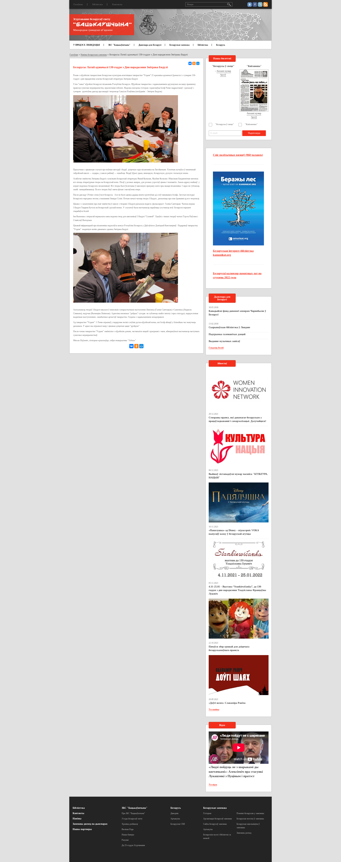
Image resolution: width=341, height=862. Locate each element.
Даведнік (174, 813)
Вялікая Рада (127, 829)
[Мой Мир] (197, 63)
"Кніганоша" (251, 124)
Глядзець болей (216, 347)
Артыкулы (175, 818)
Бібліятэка (97, 4)
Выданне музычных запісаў (224, 341)
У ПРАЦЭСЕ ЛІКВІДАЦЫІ (86, 45)
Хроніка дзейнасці (130, 824)
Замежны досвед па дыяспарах (90, 824)
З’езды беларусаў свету (132, 818)
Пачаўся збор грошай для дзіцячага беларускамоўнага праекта (229, 648)
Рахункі (125, 840)
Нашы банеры (128, 834)
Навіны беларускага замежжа (94, 54)
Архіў (223, 74)
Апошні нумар (223, 71)
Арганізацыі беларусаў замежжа (217, 818)
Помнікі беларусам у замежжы (250, 813)
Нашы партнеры (82, 829)
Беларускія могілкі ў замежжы (250, 818)
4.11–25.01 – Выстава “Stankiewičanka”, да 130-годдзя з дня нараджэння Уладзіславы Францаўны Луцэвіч (237, 590)
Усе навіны (214, 709)
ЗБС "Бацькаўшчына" (119, 45)
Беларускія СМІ (177, 824)
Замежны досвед (244, 833)
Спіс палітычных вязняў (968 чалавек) (238, 154)
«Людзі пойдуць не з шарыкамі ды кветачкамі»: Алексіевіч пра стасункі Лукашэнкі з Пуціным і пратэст (236, 771)
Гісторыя (207, 813)
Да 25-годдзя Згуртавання (133, 845)
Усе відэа (213, 784)
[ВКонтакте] (190, 63)
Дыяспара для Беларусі (150, 45)
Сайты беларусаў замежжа (215, 824)
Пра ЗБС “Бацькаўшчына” (133, 813)
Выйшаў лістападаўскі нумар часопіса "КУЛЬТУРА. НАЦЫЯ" (238, 476)
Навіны (77, 818)
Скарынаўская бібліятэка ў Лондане (229, 327)
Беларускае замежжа (179, 45)
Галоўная (78, 4)
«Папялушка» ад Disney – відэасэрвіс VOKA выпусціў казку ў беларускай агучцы (234, 532)
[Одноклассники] (194, 63)
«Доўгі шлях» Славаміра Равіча (227, 703)
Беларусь (220, 45)
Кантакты (117, 4)
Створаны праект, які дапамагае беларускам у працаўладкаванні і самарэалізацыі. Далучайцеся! (237, 419)
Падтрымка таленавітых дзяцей (227, 334)
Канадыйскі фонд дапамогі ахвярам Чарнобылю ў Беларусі (237, 313)
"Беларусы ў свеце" (224, 124)
